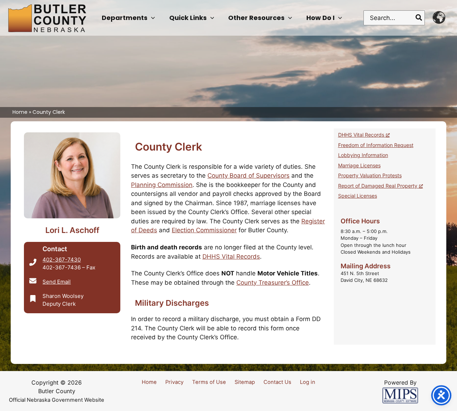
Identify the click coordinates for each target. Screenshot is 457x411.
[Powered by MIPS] (400, 395)
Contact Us (277, 382)
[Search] (419, 18)
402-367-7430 (61, 259)
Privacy (174, 382)
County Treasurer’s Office (272, 282)
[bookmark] (32, 298)
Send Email (56, 281)
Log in (307, 382)
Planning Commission (161, 184)
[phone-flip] (32, 262)
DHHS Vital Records (231, 256)
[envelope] (32, 280)
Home (149, 382)
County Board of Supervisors (248, 175)
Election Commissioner (204, 230)
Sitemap (245, 382)
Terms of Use (209, 382)
